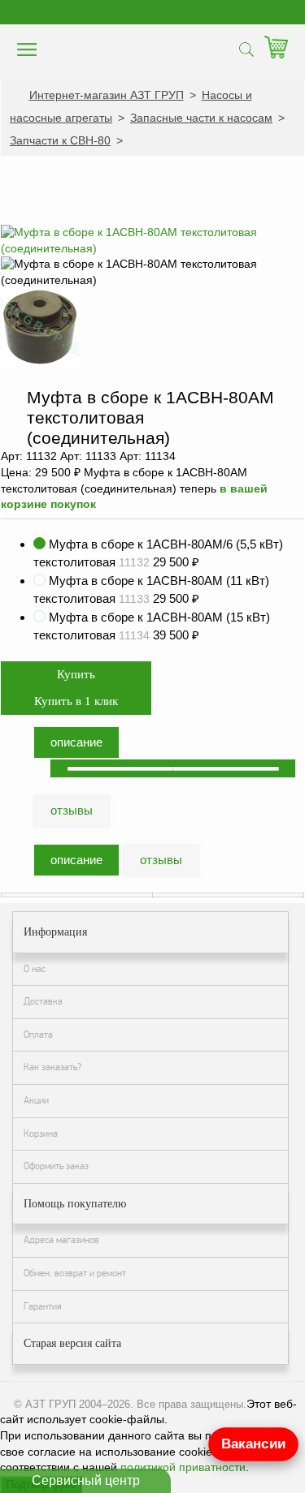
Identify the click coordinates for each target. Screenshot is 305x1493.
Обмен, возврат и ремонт (75, 1273)
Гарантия (43, 1306)
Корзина (41, 1133)
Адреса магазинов (61, 1240)
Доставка (43, 1001)
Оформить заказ (56, 1166)
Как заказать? (52, 1067)
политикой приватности (183, 1467)
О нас (35, 969)
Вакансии (253, 1444)
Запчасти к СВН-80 (60, 140)
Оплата (38, 1034)
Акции (36, 1100)
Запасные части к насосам (201, 117)
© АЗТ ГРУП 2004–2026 (72, 1404)
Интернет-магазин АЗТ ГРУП (106, 94)
